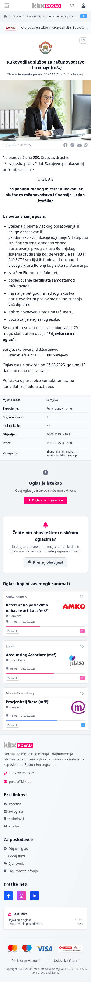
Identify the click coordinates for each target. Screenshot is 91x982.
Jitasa (10, 646)
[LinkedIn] (34, 895)
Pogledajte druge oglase (48, 500)
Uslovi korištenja (67, 960)
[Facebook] (8, 895)
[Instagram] (21, 895)
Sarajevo (78, 74)
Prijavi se (12, 630)
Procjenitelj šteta (27, 701)
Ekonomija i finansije (59, 452)
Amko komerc (16, 596)
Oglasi (17, 16)
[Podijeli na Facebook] (65, 145)
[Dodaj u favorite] (82, 596)
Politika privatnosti (26, 960)
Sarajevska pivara (30, 74)
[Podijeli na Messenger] (72, 145)
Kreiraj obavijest (48, 562)
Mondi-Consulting (20, 693)
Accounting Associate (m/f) (31, 654)
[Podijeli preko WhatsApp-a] (86, 145)
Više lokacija (18, 660)
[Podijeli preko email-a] (79, 145)
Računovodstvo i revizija (61, 455)
